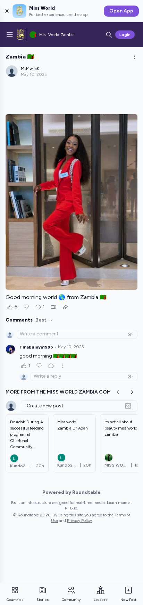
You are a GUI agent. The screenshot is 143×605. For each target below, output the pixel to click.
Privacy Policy (79, 520)
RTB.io (71, 508)
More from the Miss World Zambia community (68, 392)
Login (125, 34)
